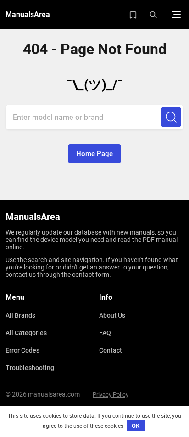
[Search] (171, 117)
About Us (112, 315)
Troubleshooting (30, 367)
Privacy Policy (110, 394)
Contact (110, 350)
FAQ (105, 332)
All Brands (20, 315)
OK (135, 425)
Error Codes (22, 350)
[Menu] (176, 14)
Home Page (94, 154)
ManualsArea (28, 14)
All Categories (26, 332)
